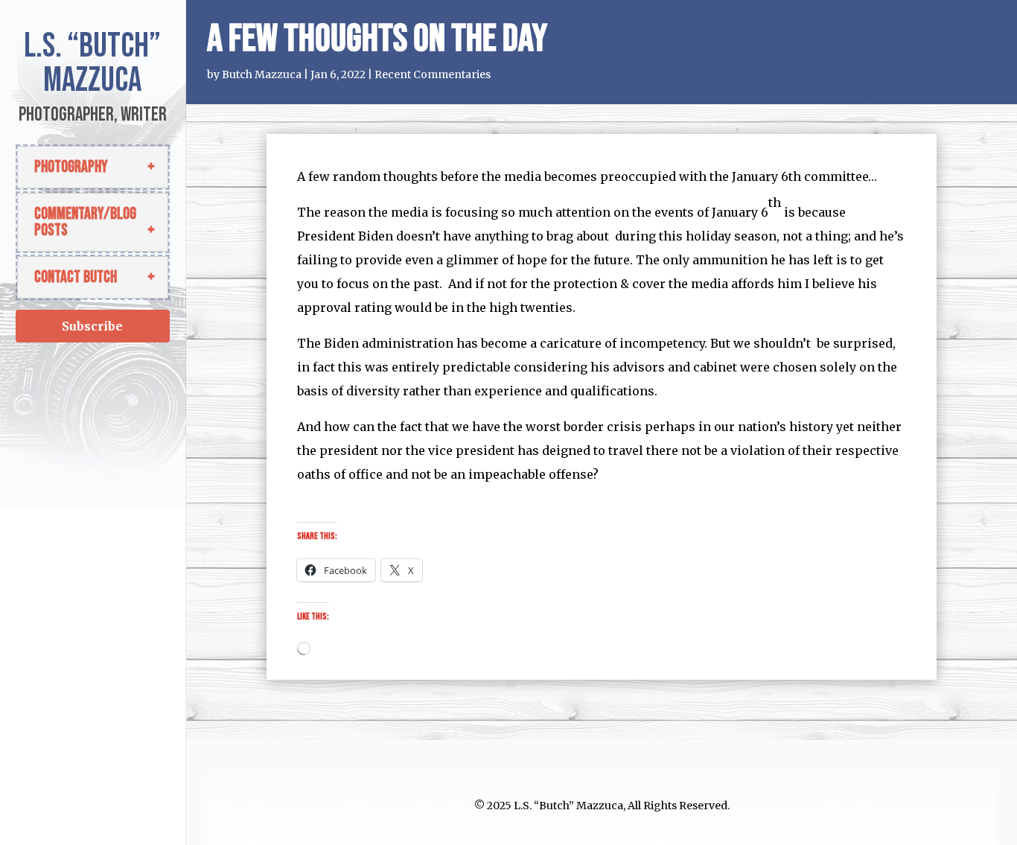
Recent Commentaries (432, 74)
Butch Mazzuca (262, 74)
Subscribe (92, 326)
